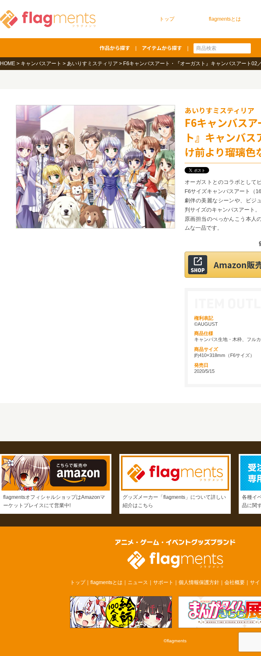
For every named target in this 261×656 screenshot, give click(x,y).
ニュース (138, 582)
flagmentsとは (225, 19)
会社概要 (234, 582)
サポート (163, 582)
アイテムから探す (162, 48)
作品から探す (115, 48)
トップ (166, 19)
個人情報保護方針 (199, 582)
